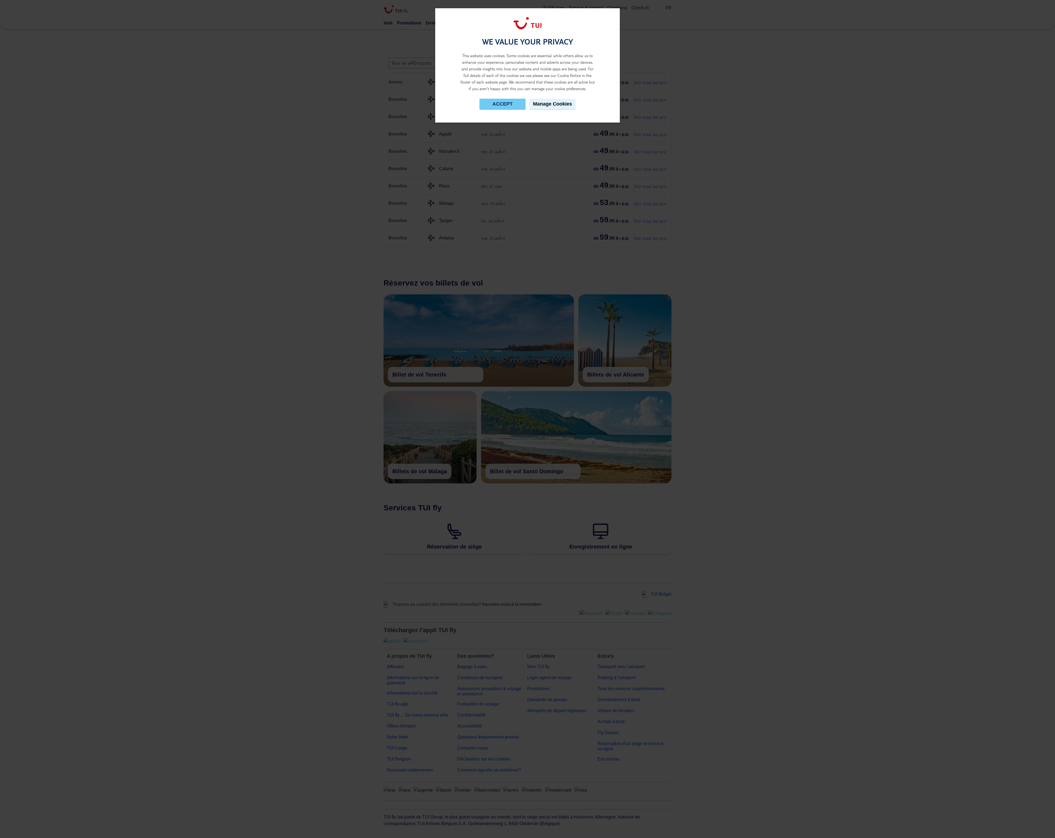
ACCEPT (502, 104)
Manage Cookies (552, 104)
